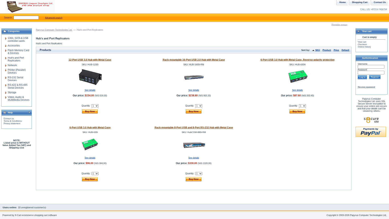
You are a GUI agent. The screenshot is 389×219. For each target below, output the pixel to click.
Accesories (14, 45)
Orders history (364, 47)
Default (345, 50)
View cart (362, 42)
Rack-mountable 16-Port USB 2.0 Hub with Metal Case (194, 59)
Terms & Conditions (13, 121)
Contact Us (380, 2)
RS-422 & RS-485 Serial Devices (18, 86)
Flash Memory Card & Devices (18, 52)
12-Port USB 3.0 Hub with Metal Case (90, 59)
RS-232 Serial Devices (15, 79)
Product (327, 50)
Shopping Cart (360, 2)
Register (375, 77)
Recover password (366, 87)
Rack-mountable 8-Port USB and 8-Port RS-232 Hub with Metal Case (194, 127)
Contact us (9, 118)
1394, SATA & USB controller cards (18, 39)
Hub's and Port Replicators (16, 59)
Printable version (339, 25)
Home (342, 2)
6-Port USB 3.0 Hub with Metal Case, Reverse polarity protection (297, 59)
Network (12, 65)
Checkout (362, 44)
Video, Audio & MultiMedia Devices (18, 98)
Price (336, 50)
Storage (12, 92)
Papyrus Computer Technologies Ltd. (54, 30)
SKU (317, 50)
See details (90, 90)
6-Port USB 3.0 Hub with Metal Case (90, 127)
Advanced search (53, 17)
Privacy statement (12, 123)
